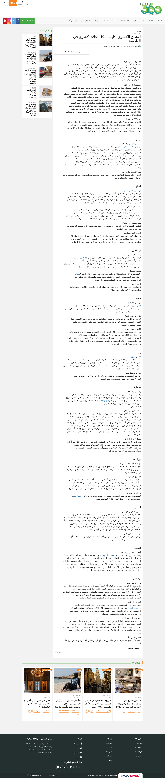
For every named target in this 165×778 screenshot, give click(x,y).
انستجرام (76, 753)
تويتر (77, 748)
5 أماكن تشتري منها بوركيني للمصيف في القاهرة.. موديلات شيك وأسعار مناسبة (30, 58)
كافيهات (134, 20)
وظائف (110, 747)
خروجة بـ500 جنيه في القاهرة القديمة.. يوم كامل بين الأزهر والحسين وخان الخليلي (30, 42)
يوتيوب (77, 757)
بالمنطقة (159, 20)
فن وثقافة (97, 20)
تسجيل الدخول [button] (28, 20)
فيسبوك (76, 744)
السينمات (114, 20)
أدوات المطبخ (131, 711)
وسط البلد (133, 608)
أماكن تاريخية (36, 711)
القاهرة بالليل (125, 20)
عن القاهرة (138, 752)
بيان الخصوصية (107, 756)
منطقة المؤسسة (106, 555)
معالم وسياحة (47, 670)
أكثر (76, 20)
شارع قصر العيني (130, 147)
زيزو (133, 356)
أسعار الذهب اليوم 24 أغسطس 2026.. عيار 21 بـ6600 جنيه (30, 93)
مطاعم (143, 20)
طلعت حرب (107, 526)
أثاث (139, 711)
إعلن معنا (109, 743)
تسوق (106, 20)
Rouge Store (64, 711)
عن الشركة (138, 747)
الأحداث (151, 20)
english (13, 3)
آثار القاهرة (46, 711)
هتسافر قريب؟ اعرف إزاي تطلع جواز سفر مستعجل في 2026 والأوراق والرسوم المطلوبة (30, 109)
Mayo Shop (75, 711)
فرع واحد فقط (102, 400)
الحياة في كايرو (86, 20)
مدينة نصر (77, 496)
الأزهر (91, 711)
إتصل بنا (139, 743)
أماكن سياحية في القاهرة (103, 711)
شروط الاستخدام (107, 752)
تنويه (110, 760)
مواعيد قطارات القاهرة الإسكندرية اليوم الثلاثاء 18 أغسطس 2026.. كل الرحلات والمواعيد (30, 76)
